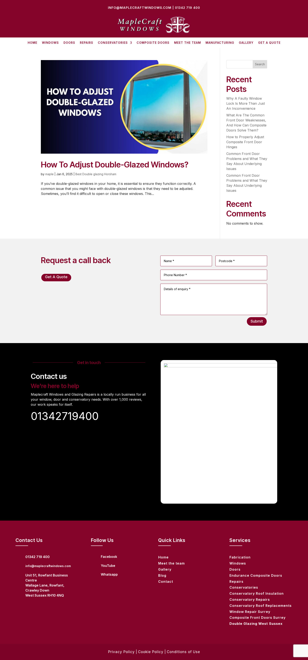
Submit (257, 321)
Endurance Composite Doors (255, 575)
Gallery (246, 42)
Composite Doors (153, 42)
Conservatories (113, 42)
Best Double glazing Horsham (95, 174)
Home (32, 42)
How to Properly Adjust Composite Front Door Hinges (245, 142)
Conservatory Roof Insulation (256, 593)
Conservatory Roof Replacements (260, 605)
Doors (69, 42)
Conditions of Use (183, 652)
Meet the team (187, 42)
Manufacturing (220, 42)
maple (49, 174)
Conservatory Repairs (249, 599)
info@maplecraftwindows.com (139, 8)
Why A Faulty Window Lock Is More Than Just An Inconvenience (245, 103)
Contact (165, 581)
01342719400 (65, 416)
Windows (50, 42)
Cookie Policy (150, 652)
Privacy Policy (121, 652)
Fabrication (240, 557)
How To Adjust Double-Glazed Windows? (114, 164)
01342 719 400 (187, 8)
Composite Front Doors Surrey (257, 617)
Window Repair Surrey (249, 612)
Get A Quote (269, 42)
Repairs (86, 42)
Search (260, 64)
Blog (162, 575)
